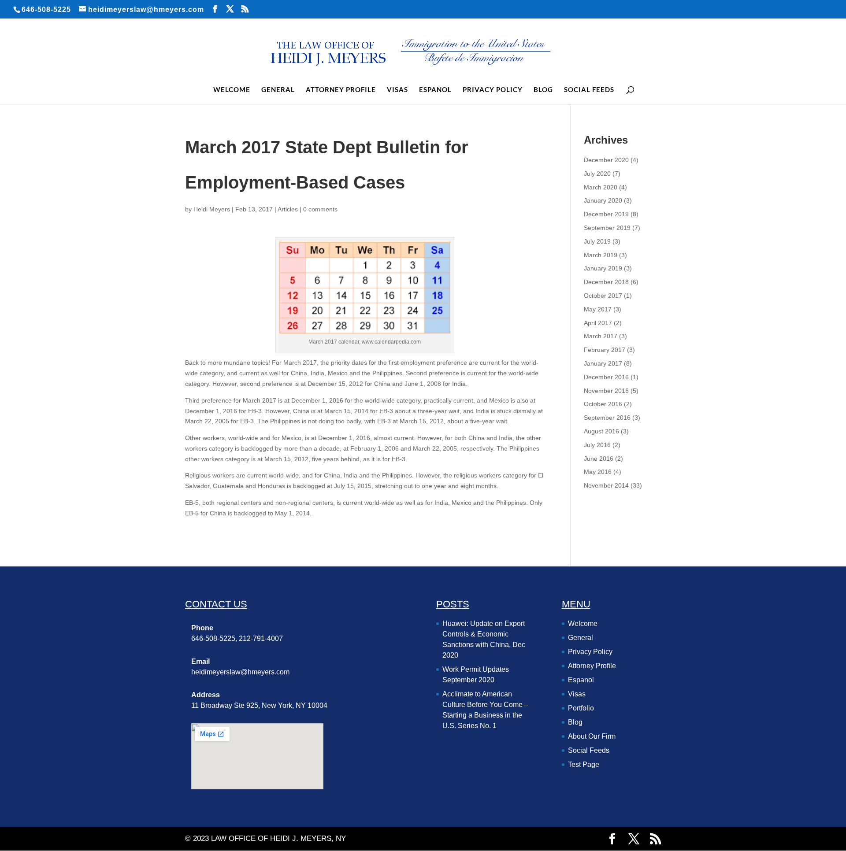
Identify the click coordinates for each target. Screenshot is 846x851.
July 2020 (597, 173)
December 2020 (606, 159)
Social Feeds (589, 89)
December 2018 (606, 281)
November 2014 (606, 485)
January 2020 (603, 200)
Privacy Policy (493, 89)
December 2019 (606, 214)
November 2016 (606, 390)
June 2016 (598, 458)
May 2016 (598, 471)
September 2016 (607, 417)
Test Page (583, 764)
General (278, 89)
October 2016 (603, 403)
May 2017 (598, 309)
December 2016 (606, 377)
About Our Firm (592, 736)
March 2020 (600, 187)
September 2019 (607, 227)
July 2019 (597, 241)
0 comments (320, 209)
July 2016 (597, 444)
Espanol (435, 89)
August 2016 (601, 431)
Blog (543, 89)
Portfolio (581, 708)
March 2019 (600, 255)
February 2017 (604, 349)
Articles (288, 209)
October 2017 (603, 295)
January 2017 (603, 363)
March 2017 (600, 336)
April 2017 (598, 322)
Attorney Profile (341, 89)
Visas (397, 89)
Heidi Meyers (211, 209)
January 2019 (603, 268)
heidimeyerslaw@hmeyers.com (240, 672)
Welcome (231, 89)
